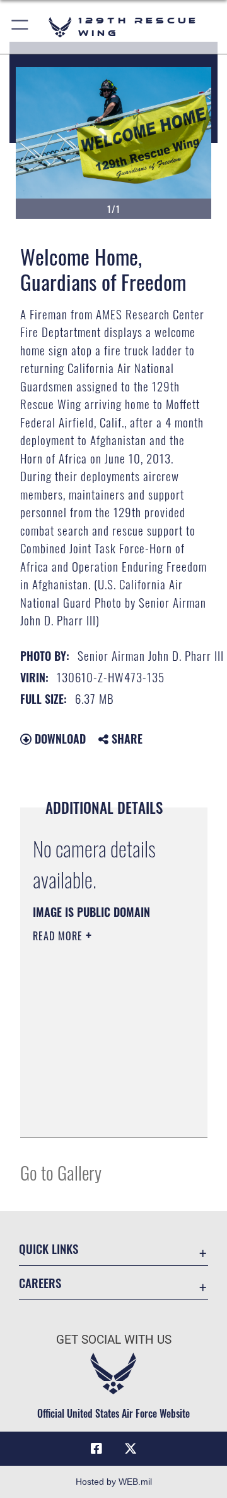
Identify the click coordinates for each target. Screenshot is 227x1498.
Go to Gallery (61, 1172)
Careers (40, 1283)
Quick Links (48, 1248)
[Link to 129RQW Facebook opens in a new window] (96, 1448)
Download (59, 738)
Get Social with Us (114, 1339)
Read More (59, 935)
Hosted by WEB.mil (114, 1482)
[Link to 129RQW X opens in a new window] (130, 1448)
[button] (20, 27)
